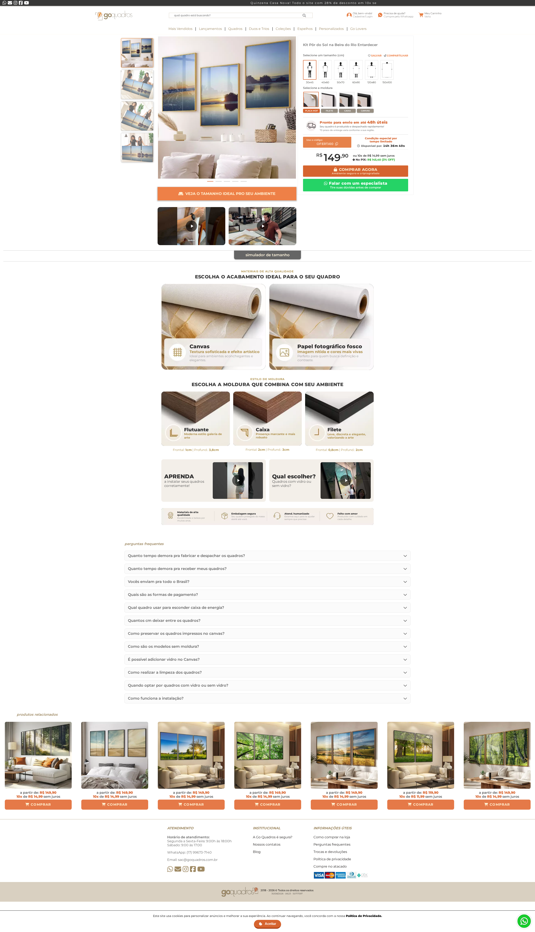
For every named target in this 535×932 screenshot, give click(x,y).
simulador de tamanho (268, 255)
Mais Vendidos (180, 29)
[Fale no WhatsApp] (524, 921)
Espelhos (305, 29)
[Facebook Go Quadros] (193, 869)
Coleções (283, 29)
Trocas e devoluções (330, 852)
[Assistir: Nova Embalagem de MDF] (191, 226)
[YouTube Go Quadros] (201, 869)
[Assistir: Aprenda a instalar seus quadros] (238, 480)
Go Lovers (358, 29)
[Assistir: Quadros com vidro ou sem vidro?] (346, 480)
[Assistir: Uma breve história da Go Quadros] (262, 226)
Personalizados (331, 29)
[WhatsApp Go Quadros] (170, 869)
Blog (257, 852)
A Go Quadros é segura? (272, 837)
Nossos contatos (266, 844)
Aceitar (270, 924)
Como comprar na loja (331, 837)
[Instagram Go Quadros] (186, 869)
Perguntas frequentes (331, 844)
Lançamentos (210, 29)
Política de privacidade (332, 859)
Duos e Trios (259, 29)
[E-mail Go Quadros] (178, 869)
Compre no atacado (330, 866)
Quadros (235, 29)
